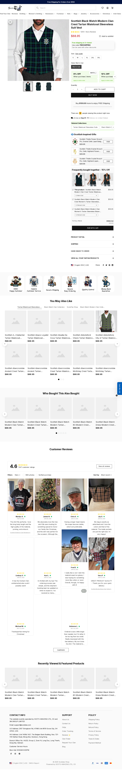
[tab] (58, 379)
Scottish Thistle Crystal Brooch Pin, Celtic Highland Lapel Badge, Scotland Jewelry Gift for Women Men (91, 160)
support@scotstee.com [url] (22, 725)
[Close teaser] (117, 395)
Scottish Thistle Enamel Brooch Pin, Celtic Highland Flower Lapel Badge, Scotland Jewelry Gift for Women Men (91, 150)
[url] (88, 32)
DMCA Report (34, 763)
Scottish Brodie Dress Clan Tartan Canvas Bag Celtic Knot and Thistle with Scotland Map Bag (101, 589)
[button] (119, 388)
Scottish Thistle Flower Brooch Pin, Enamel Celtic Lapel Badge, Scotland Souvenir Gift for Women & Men (91, 140)
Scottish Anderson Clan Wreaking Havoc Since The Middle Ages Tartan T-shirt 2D (20, 532)
